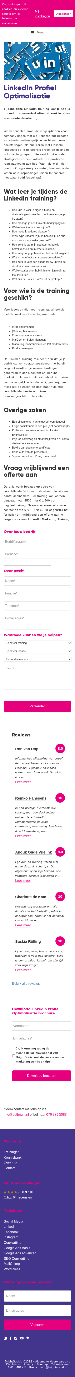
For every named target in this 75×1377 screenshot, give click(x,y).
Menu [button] (40, 32)
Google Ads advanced (20, 1253)
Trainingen (12, 1152)
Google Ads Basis (17, 1248)
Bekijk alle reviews (26, 983)
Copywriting (12, 1242)
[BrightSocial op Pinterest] (27, 1338)
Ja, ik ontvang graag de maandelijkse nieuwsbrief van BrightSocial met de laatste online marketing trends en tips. (40, 1055)
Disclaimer (13, 1364)
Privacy (28, 1364)
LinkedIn (10, 1226)
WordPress (12, 1269)
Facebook (11, 1232)
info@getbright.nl (16, 1114)
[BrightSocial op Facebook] (10, 1338)
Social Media (13, 1221)
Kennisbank (12, 1157)
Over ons (10, 1163)
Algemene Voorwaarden (51, 1361)
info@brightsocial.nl (53, 1367)
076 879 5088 (56, 1114)
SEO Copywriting (16, 1258)
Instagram (11, 1237)
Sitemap (42, 1364)
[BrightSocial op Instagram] (15, 1338)
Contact (9, 1168)
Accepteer (63, 13)
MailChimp (12, 1264)
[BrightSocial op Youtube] (22, 1338)
